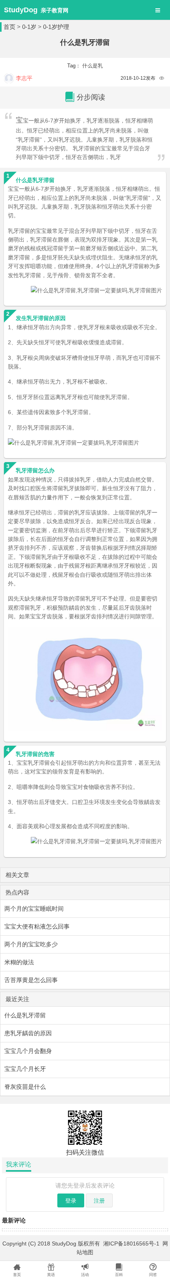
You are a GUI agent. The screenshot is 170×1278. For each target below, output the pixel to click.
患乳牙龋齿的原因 (28, 1033)
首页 (9, 26)
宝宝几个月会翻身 (28, 1051)
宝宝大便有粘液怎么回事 (37, 926)
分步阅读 (91, 97)
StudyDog (21, 10)
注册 (99, 1200)
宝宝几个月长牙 (25, 1068)
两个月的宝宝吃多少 (31, 944)
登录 (70, 1200)
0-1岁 (29, 26)
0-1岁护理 (56, 26)
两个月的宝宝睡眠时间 (34, 908)
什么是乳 (92, 66)
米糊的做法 (19, 962)
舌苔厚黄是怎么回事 (31, 980)
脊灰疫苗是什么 (25, 1086)
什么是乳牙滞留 (25, 1015)
